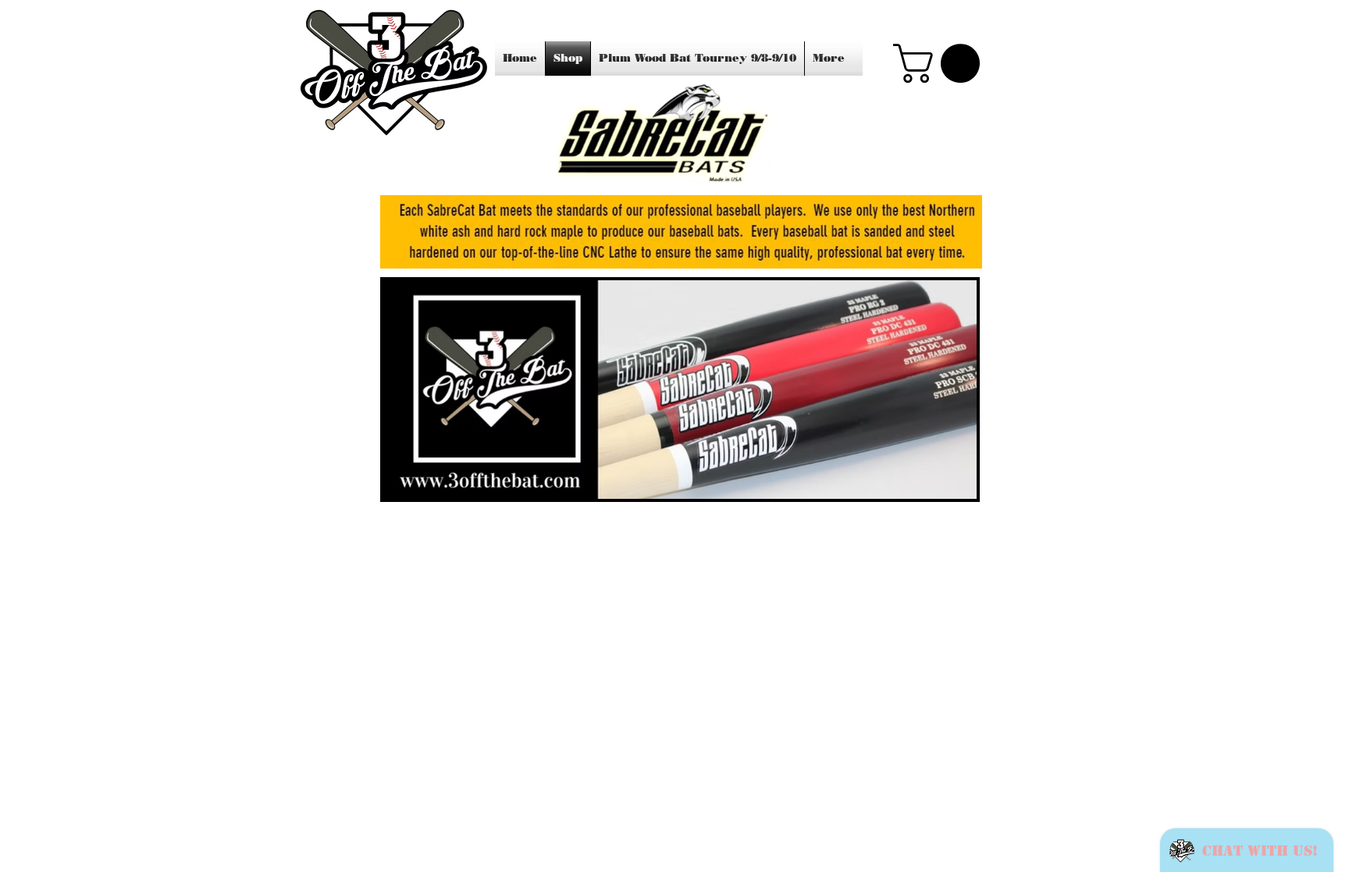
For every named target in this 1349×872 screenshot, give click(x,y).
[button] (941, 63)
